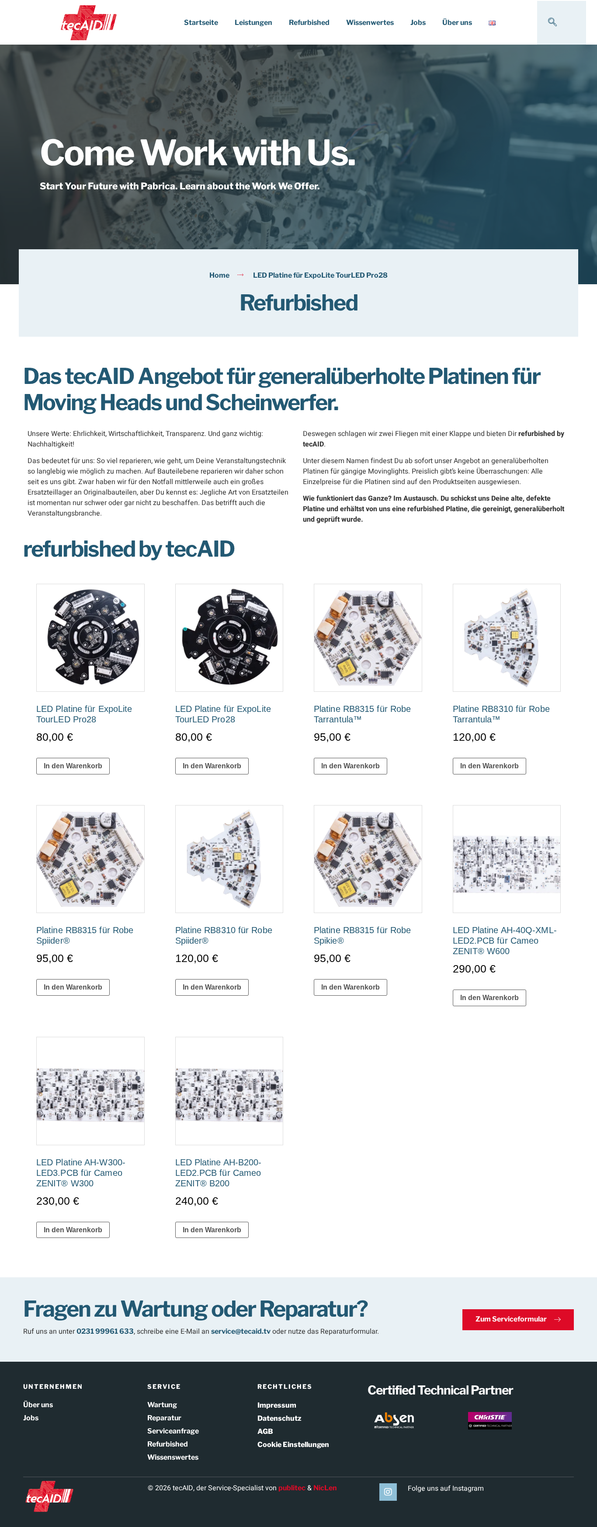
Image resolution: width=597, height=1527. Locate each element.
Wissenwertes (370, 22)
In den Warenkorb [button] (73, 766)
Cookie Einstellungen (293, 1444)
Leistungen (253, 22)
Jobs (418, 22)
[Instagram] (388, 1492)
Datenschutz (279, 1418)
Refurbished (309, 22)
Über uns (457, 22)
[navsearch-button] (552, 22)
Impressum (276, 1405)
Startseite (201, 22)
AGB (265, 1431)
